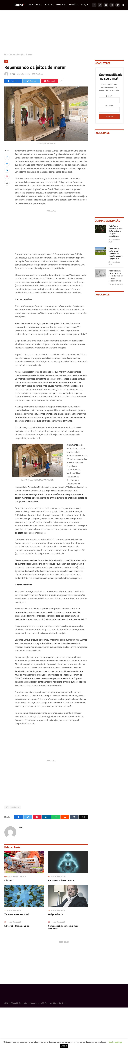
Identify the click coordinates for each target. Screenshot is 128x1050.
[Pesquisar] (123, 5)
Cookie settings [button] (115, 1042)
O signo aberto (55, 914)
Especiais (60, 5)
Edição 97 (9, 880)
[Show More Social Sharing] (61, 81)
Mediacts (62, 1003)
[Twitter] (6, 163)
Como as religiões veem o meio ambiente (63, 927)
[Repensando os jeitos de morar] (46, 113)
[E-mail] (6, 182)
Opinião (73, 5)
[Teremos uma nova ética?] (24, 896)
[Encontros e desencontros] (68, 862)
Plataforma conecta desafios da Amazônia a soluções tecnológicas (115, 231)
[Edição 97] (24, 862)
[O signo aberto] (68, 896)
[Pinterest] (6, 176)
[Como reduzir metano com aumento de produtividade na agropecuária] (100, 251)
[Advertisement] (64, 31)
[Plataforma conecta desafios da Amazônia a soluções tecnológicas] (100, 229)
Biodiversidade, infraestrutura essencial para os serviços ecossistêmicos (115, 276)
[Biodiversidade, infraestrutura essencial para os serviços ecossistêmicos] (100, 273)
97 (6, 61)
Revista (48, 5)
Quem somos (34, 5)
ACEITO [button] (64, 1046)
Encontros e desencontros (61, 880)
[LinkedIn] (6, 169)
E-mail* (109, 96)
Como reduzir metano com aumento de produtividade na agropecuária (115, 253)
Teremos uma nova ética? (16, 914)
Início (6, 55)
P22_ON (85, 5)
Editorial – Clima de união (16, 926)
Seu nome (109, 106)
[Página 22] (14, 5)
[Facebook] (6, 157)
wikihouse (15, 807)
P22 (13, 74)
